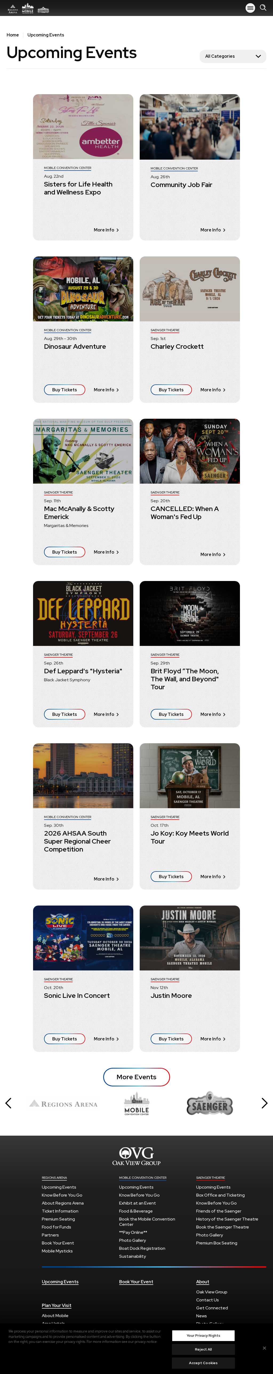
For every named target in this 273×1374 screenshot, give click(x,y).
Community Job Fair (181, 184)
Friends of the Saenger (218, 1211)
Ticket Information (60, 1211)
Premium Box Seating (216, 1243)
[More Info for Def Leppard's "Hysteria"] (83, 613)
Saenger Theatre (210, 1178)
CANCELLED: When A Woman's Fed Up (185, 512)
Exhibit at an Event (137, 1203)
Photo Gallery (132, 1240)
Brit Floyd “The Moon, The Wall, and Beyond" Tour (185, 679)
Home (13, 35)
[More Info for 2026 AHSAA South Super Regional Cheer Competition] (83, 775)
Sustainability (132, 1256)
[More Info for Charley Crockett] (190, 288)
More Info (104, 230)
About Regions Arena (63, 1203)
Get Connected (212, 1308)
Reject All (203, 1349)
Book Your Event (58, 1243)
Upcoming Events (59, 1187)
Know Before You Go (62, 1195)
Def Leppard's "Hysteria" (83, 671)
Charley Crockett (177, 346)
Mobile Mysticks (57, 1251)
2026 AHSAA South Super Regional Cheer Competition (77, 841)
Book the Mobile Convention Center (147, 1221)
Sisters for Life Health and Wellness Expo (78, 188)
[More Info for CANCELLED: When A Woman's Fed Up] (190, 451)
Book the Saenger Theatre (222, 1227)
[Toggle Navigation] (250, 8)
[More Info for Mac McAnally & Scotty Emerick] (83, 451)
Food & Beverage (136, 1211)
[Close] (264, 1348)
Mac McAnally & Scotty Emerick (79, 512)
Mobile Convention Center (142, 1178)
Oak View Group (211, 1292)
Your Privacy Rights (203, 1335)
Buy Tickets (64, 390)
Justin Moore (171, 995)
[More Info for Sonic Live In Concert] (83, 938)
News (201, 1316)
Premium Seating (58, 1219)
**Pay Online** (133, 1232)
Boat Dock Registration (142, 1248)
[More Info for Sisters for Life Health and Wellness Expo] (83, 126)
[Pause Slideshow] (242, 1093)
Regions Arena (28, 8)
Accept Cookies (203, 1363)
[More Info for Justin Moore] (190, 938)
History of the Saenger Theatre (227, 1219)
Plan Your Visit (56, 1305)
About (202, 1282)
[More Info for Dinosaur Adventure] (83, 288)
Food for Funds (56, 1227)
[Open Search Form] (263, 7)
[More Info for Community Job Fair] (190, 127)
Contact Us (207, 1300)
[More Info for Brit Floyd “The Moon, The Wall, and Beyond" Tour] (190, 613)
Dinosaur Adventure (75, 346)
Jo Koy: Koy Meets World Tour (190, 837)
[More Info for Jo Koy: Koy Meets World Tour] (190, 775)
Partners (50, 1235)
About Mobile (55, 1315)
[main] (136, 554)
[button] (8, 1103)
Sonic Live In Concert (77, 995)
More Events (136, 1077)
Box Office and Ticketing (220, 1195)
